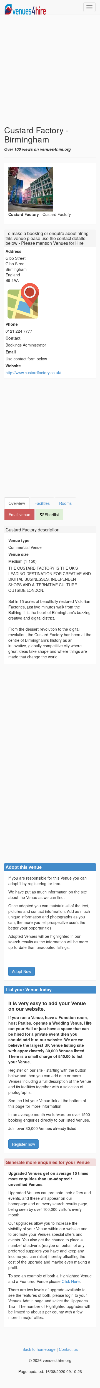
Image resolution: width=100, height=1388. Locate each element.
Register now (23, 1144)
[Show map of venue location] (50, 301)
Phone (12, 324)
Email (11, 352)
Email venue (19, 514)
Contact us (68, 1349)
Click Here (71, 1281)
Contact (13, 338)
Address (13, 251)
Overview (17, 503)
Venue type (18, 540)
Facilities (42, 503)
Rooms (65, 503)
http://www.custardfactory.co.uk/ (33, 372)
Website (13, 365)
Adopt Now (21, 971)
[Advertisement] (50, 70)
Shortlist (51, 514)
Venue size (18, 554)
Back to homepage (39, 1349)
